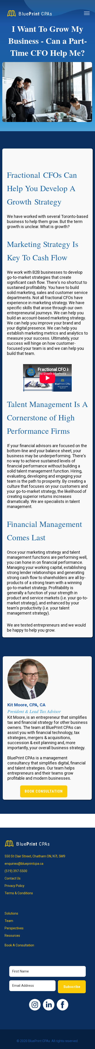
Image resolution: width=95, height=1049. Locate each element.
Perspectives (14, 928)
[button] (87, 13)
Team (9, 921)
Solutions (11, 913)
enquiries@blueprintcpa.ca (24, 863)
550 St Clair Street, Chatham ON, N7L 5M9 (35, 856)
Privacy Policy (14, 886)
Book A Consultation (19, 945)
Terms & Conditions (19, 893)
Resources (12, 935)
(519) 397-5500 (16, 871)
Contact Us (13, 878)
